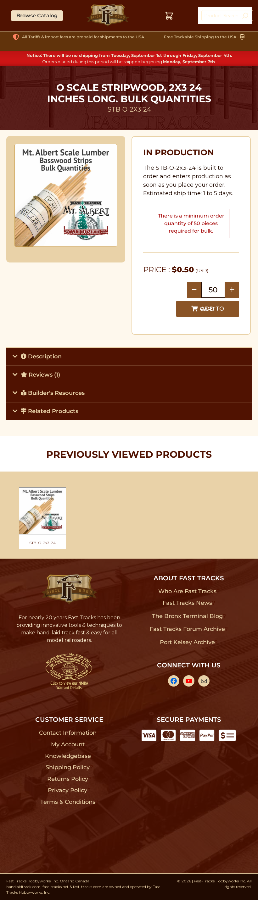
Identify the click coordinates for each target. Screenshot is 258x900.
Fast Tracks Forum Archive (187, 629)
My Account (68, 744)
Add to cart (212, 308)
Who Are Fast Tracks (187, 591)
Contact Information (67, 732)
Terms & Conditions (67, 801)
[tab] (129, 356)
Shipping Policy (68, 767)
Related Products (52, 411)
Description (44, 356)
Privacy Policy (67, 790)
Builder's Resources (55, 392)
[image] (66, 195)
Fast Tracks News (187, 602)
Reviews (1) (43, 374)
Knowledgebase (68, 756)
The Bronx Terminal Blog (187, 616)
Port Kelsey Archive (187, 642)
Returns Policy (67, 779)
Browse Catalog (37, 16)
